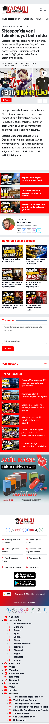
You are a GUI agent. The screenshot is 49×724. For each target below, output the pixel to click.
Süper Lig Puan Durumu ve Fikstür (30, 710)
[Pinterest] (17, 530)
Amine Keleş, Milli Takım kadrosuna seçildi (33, 308)
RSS (8, 594)
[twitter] (14, 610)
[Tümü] (45, 364)
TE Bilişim (31, 602)
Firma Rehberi (16, 673)
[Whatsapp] (41, 530)
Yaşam (17, 660)
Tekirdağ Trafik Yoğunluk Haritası (33, 550)
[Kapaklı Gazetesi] (15, 10)
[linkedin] (45, 610)
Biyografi (14, 680)
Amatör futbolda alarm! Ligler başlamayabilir (34, 285)
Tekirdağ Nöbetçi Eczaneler (11, 541)
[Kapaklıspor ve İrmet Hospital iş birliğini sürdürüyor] (36, 251)
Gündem (28, 19)
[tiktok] (39, 610)
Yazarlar (13, 670)
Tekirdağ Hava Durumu (33, 541)
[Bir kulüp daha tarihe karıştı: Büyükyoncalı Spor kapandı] (12, 274)
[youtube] (26, 610)
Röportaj (14, 677)
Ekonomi (18, 650)
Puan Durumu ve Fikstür (10, 559)
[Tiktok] (36, 530)
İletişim (13, 690)
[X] (13, 530)
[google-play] (24, 584)
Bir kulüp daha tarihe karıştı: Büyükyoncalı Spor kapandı (12, 285)
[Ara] (41, 10)
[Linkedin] (38, 230)
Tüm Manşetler (35, 558)
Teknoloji (18, 657)
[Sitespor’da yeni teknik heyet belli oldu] (24, 82)
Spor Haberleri (20, 26)
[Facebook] (24, 230)
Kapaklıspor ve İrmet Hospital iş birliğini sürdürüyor (35, 261)
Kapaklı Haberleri (11, 19)
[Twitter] (29, 230)
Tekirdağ (18, 647)
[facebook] (8, 610)
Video (12, 667)
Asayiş (39, 19)
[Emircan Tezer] (8, 224)
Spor (16, 633)
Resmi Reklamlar (22, 643)
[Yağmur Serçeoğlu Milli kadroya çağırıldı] (12, 297)
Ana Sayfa (14, 617)
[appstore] (24, 576)
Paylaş (7, 100)
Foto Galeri (15, 663)
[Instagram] (34, 230)
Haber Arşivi (34, 567)
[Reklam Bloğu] (24, 479)
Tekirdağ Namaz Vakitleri (10, 550)
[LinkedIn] (27, 530)
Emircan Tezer (24, 222)
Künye (12, 687)
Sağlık (16, 653)
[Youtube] (31, 530)
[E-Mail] (19, 230)
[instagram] (20, 610)
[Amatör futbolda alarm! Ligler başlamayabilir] (36, 274)
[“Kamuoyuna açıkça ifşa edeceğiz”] (12, 251)
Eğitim (17, 637)
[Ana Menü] (45, 10)
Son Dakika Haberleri (13, 567)
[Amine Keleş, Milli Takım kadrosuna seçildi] (36, 297)
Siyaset (17, 640)
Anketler (14, 683)
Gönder (8, 348)
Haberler (6, 26)
